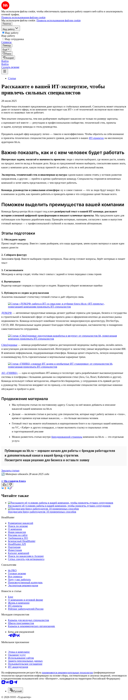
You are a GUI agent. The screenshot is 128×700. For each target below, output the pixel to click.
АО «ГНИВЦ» (9, 373)
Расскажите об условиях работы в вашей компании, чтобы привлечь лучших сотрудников (59, 505)
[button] (5, 61)
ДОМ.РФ (6, 312)
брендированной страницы (66, 436)
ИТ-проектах (96, 138)
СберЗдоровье (9, 344)
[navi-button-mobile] (4, 71)
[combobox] (15, 690)
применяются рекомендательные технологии (67, 672)
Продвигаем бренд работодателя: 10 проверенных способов (42, 511)
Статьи (12, 78)
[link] (7, 53)
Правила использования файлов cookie (58, 20)
